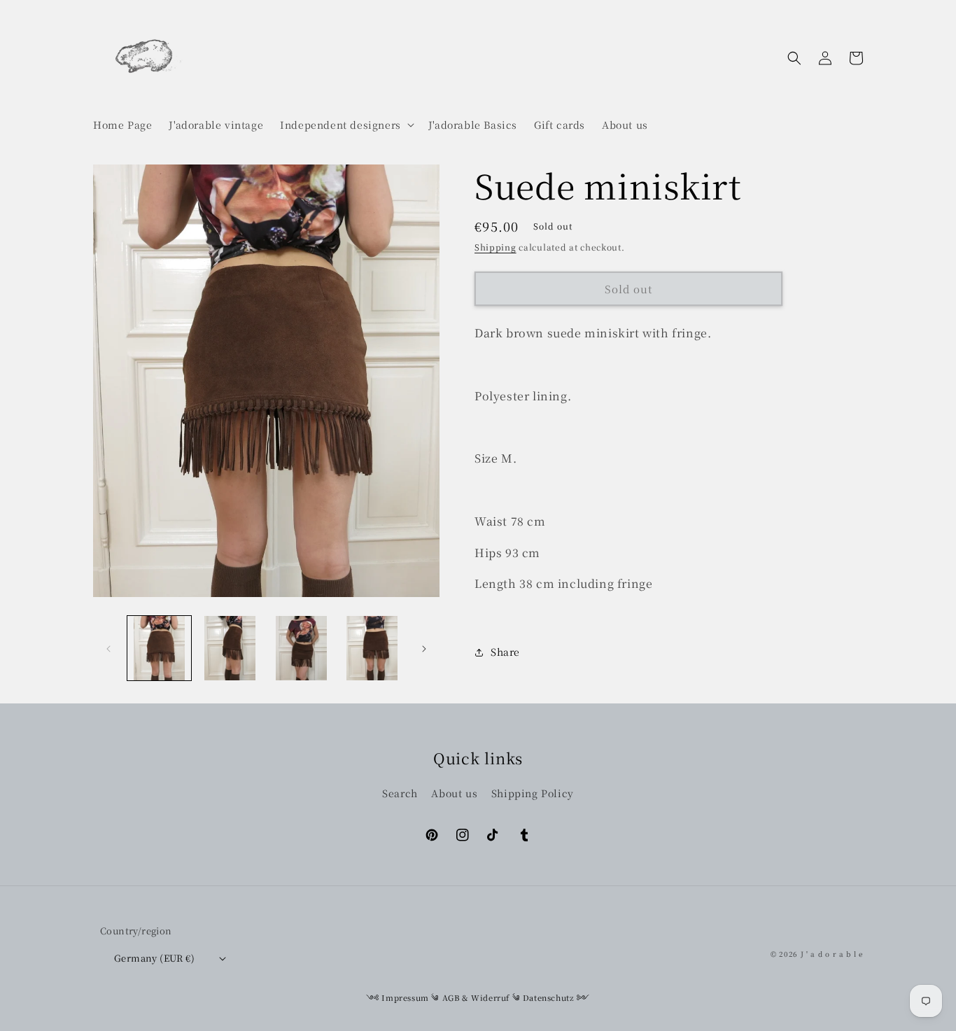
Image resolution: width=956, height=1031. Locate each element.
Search (400, 793)
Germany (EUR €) (154, 958)
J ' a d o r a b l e (832, 953)
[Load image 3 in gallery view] (301, 648)
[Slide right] (424, 648)
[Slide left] (108, 648)
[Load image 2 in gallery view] (230, 648)
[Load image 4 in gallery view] (372, 648)
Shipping (495, 247)
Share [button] (505, 652)
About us (454, 793)
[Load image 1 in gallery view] (159, 648)
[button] (346, 124)
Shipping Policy (532, 793)
